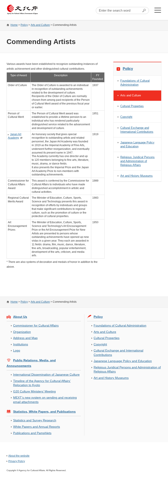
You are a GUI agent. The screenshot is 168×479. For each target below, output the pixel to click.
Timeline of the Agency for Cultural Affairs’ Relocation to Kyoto (42, 383)
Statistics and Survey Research (34, 420)
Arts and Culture (40, 25)
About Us (20, 316)
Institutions (20, 344)
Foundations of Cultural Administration (135, 82)
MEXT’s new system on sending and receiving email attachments (45, 399)
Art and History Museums (136, 175)
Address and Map (25, 338)
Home (14, 25)
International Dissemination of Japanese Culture (46, 374)
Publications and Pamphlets (32, 433)
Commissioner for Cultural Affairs (36, 325)
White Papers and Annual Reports (36, 426)
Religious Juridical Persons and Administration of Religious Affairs (137, 161)
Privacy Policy (16, 461)
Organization (22, 332)
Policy (24, 25)
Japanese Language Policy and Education (137, 144)
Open (157, 10)
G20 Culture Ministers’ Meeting (34, 391)
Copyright (126, 116)
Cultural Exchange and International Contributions (136, 129)
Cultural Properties (132, 106)
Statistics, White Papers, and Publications (44, 411)
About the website (19, 455)
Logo (16, 350)
